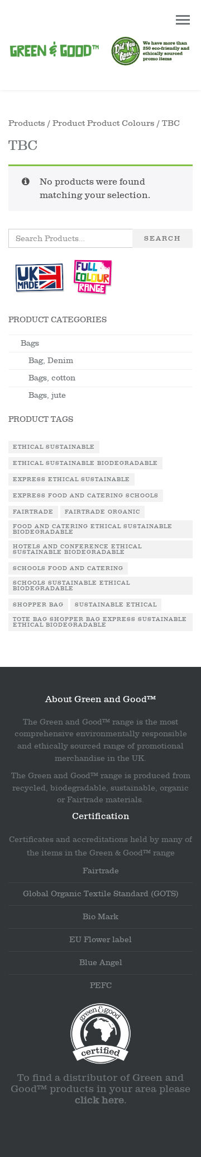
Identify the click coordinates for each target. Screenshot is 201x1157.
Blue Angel (100, 962)
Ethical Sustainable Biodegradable (85, 463)
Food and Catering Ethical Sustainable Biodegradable (93, 529)
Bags (30, 343)
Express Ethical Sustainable (71, 479)
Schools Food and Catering (68, 568)
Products (26, 123)
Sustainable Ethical (116, 604)
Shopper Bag (38, 604)
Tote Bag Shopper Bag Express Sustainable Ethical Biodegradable (100, 622)
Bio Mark (100, 916)
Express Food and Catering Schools (86, 495)
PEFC (101, 985)
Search (162, 238)
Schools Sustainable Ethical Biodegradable (71, 586)
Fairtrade (33, 512)
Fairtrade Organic (102, 512)
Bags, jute (47, 395)
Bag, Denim (50, 360)
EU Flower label (100, 939)
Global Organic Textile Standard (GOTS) (101, 894)
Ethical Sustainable (54, 447)
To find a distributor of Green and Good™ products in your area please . (100, 1089)
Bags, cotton (51, 378)
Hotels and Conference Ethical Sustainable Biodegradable (77, 549)
